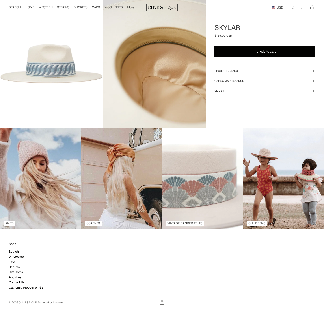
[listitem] (130, 7)
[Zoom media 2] (154, 64)
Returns (14, 267)
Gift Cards (16, 272)
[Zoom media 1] (51, 64)
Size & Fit (220, 91)
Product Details (226, 71)
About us (15, 277)
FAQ (12, 262)
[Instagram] (162, 302)
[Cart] (312, 7)
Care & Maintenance (229, 81)
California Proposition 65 (26, 288)
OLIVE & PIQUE (28, 302)
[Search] (293, 7)
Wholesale (16, 257)
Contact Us (17, 282)
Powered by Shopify (50, 302)
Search (14, 252)
